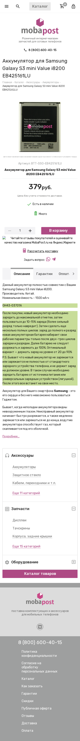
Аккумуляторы (24, 467)
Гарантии (44, 274)
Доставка (29, 723)
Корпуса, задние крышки (32, 536)
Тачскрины (21, 528)
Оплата (65, 274)
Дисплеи (19, 520)
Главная (7, 82)
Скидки (27, 701)
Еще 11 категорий (26, 493)
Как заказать (32, 686)
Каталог (19, 82)
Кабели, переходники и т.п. (34, 483)
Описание (22, 274)
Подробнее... (10, 436)
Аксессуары (33, 82)
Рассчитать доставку (42, 251)
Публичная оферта (36, 708)
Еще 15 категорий (26, 546)
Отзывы (28, 716)
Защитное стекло (27, 475)
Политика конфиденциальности (39, 654)
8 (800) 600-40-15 (42, 50)
